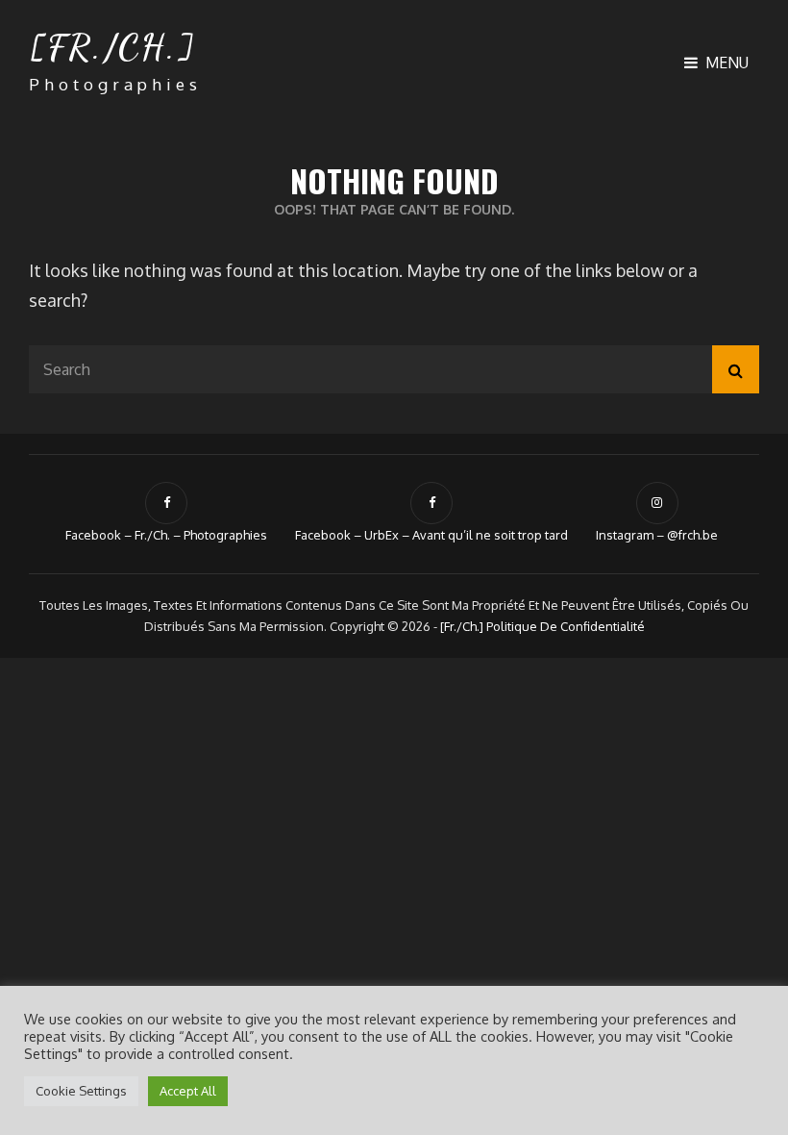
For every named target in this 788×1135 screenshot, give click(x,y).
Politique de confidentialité (565, 626)
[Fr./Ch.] (112, 47)
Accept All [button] (188, 1090)
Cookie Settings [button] (81, 1090)
